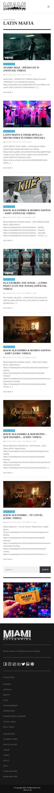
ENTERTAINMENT (10, 705)
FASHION (7, 684)
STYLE (5, 700)
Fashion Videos (9, 721)
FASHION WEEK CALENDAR (14, 716)
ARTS (5, 766)
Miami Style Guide (13, 75)
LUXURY (6, 750)
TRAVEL (6, 755)
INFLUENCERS (9, 734)
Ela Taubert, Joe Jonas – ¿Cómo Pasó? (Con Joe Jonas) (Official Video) (25, 285)
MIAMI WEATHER (10, 776)
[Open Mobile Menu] (48, 6)
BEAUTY (6, 695)
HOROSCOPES (9, 711)
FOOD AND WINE (10, 771)
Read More (7, 92)
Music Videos (9, 64)
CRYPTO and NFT (10, 744)
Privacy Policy (8, 677)
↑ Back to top (27, 790)
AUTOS (6, 760)
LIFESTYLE (7, 689)
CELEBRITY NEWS (10, 739)
